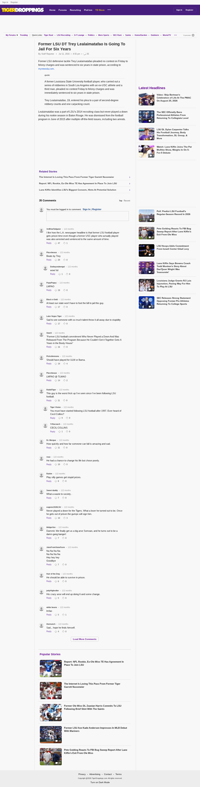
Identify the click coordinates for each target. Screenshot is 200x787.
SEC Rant (117, 35)
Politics (91, 35)
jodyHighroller (52, 591)
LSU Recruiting (63, 35)
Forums (63, 10)
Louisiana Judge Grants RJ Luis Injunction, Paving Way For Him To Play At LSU (174, 283)
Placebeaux (51, 252)
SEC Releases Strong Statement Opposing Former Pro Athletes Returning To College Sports (174, 301)
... (109, 9)
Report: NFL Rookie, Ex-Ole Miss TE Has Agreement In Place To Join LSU (94, 663)
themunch (50, 624)
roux (48, 457)
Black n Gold (52, 299)
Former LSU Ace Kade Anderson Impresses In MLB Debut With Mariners (95, 729)
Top (120, 201)
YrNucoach (55, 424)
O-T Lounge (79, 35)
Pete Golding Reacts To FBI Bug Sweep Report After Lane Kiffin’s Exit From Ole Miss (95, 751)
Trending (24, 35)
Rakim (49, 474)
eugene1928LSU (53, 507)
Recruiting (75, 10)
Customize (187, 35)
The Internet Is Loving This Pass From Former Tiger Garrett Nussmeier (92, 685)
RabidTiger (51, 390)
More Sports (103, 35)
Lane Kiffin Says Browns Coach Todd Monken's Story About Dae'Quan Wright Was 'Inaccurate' (173, 267)
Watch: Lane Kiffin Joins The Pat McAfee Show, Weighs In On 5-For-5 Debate (174, 150)
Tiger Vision (55, 407)
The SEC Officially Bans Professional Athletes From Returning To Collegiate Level (172, 115)
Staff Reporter (47, 54)
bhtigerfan (50, 527)
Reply (49, 243)
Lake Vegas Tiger (54, 316)
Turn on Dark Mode (100, 782)
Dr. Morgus (51, 440)
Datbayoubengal (57, 267)
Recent (127, 200)
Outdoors (155, 35)
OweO (49, 333)
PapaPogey (51, 283)
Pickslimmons (52, 356)
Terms (118, 774)
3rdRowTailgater (53, 229)
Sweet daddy (52, 490)
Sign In (5, 2)
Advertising (94, 774)
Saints (128, 35)
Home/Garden (141, 35)
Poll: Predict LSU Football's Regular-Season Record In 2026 (173, 212)
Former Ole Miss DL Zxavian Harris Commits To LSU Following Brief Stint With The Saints (92, 707)
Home (52, 10)
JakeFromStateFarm (55, 547)
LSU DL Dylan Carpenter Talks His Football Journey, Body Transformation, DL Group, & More (173, 134)
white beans (51, 607)
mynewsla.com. (46, 68)
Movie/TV (167, 35)
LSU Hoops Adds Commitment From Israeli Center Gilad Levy (173, 247)
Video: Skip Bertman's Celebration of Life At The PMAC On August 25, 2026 (174, 97)
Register (14, 2)
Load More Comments (84, 639)
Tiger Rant (48, 35)
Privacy (82, 774)
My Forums (11, 35)
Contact (108, 774)
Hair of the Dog (53, 574)
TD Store (100, 10)
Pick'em (88, 10)
